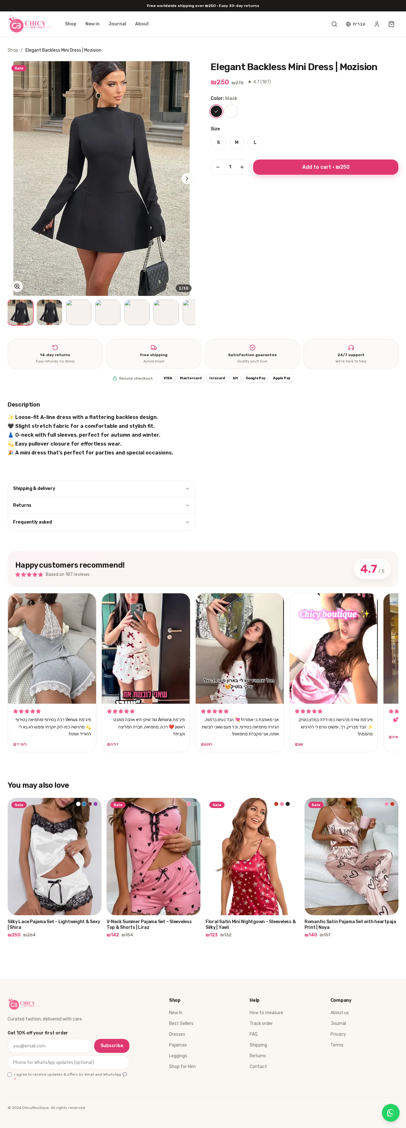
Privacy (338, 1034)
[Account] (377, 24)
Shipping (258, 1045)
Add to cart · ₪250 (326, 167)
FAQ (254, 1034)
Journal (117, 24)
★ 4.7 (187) (259, 82)
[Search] (334, 24)
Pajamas (178, 1045)
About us (340, 1012)
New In (175, 1012)
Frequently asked (32, 522)
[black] (216, 111)
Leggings (178, 1056)
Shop (70, 24)
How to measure (266, 1012)
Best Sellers (181, 1023)
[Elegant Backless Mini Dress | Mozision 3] (78, 312)
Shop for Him (182, 1066)
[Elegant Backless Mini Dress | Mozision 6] (166, 312)
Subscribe (112, 1045)
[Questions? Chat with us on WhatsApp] (391, 1113)
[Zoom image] (17, 286)
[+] (242, 167)
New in (92, 24)
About (142, 24)
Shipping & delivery (34, 488)
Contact (258, 1066)
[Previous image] (16, 178)
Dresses (177, 1034)
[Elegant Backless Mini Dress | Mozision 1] (20, 312)
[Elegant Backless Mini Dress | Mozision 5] (137, 312)
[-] (218, 167)
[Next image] (187, 178)
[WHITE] (231, 111)
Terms (337, 1045)
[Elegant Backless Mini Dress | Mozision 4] (108, 312)
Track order (261, 1023)
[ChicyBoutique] (30, 24)
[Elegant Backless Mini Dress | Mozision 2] (49, 312)
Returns (22, 505)
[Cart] (391, 24)
